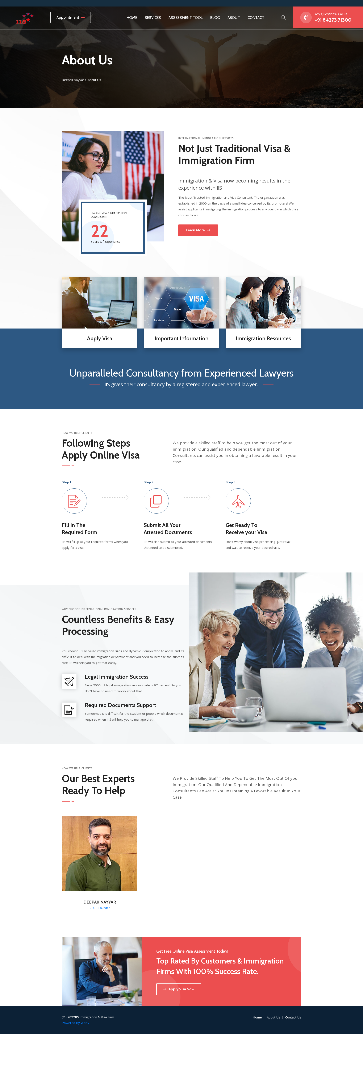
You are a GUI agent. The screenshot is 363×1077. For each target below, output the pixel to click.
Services (153, 17)
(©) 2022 (68, 1017)
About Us (273, 1017)
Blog (215, 17)
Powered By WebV (75, 1023)
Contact (255, 17)
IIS (77, 1017)
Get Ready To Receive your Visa (246, 529)
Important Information (181, 338)
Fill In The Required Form (79, 529)
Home (132, 17)
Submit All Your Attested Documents (168, 529)
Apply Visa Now (181, 989)
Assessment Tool (185, 17)
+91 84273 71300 (333, 20)
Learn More (195, 230)
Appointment (68, 17)
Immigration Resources (263, 338)
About (234, 17)
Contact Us (293, 1017)
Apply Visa (99, 338)
